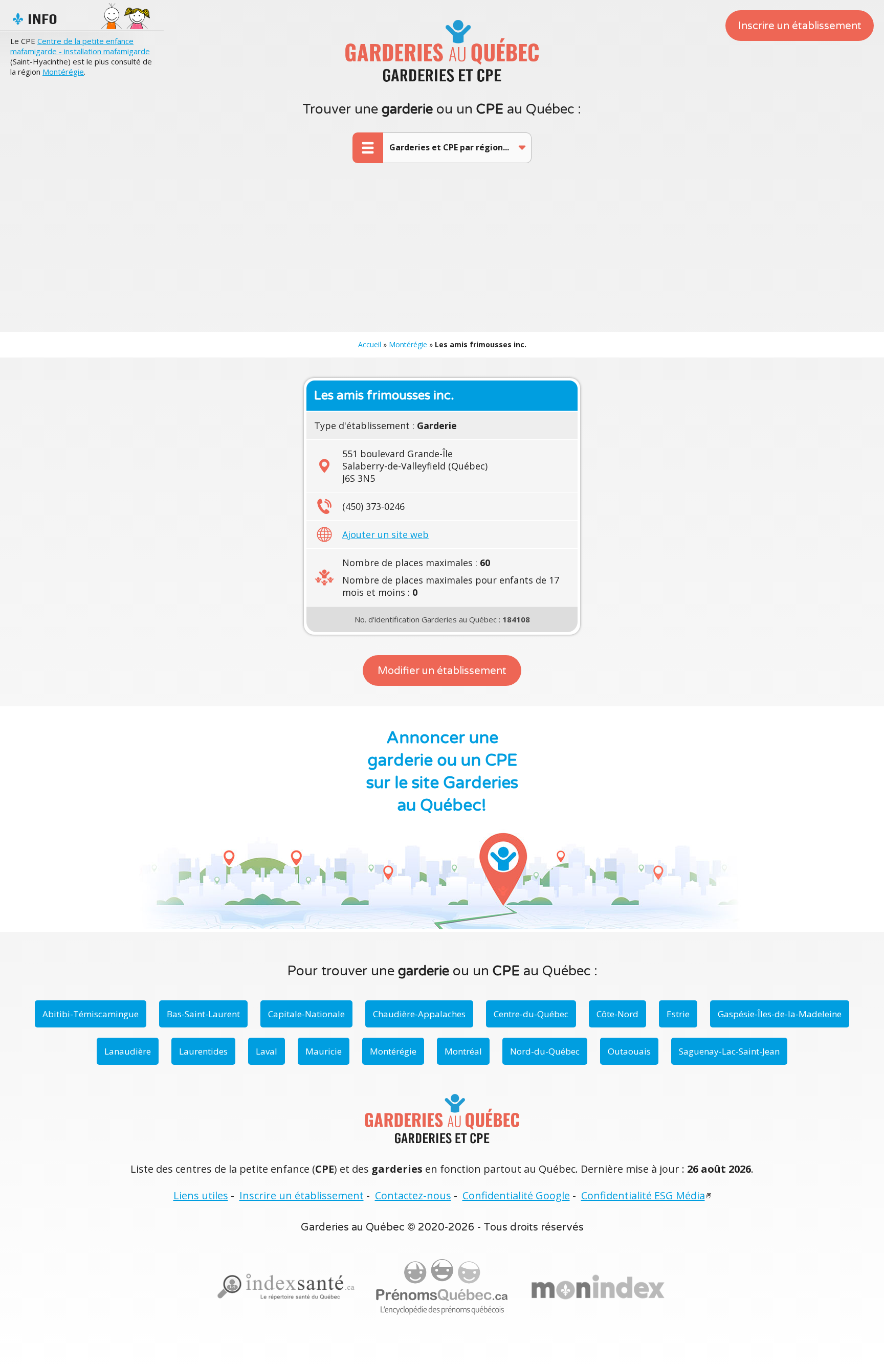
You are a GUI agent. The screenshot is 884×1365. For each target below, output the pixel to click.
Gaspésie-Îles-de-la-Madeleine (780, 1014)
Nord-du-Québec (545, 1051)
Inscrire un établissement (799, 26)
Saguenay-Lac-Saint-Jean (729, 1051)
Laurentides (203, 1051)
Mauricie (323, 1051)
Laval (266, 1051)
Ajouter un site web (385, 534)
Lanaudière (127, 1051)
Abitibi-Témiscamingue (90, 1014)
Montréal (463, 1051)
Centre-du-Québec (531, 1014)
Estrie (678, 1014)
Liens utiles (200, 1195)
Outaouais (629, 1051)
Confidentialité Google (516, 1195)
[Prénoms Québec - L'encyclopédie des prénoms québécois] (442, 1287)
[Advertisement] (442, 255)
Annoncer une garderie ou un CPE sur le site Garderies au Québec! (442, 771)
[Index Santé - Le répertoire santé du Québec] (286, 1287)
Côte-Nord (617, 1014)
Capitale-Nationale (306, 1014)
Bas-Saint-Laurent (203, 1014)
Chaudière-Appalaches (419, 1014)
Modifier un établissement (442, 671)
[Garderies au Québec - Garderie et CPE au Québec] (442, 50)
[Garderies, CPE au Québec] (598, 1287)
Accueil (369, 344)
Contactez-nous (413, 1195)
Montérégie (63, 71)
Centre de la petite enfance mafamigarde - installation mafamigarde (80, 46)
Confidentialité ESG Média (643, 1195)
